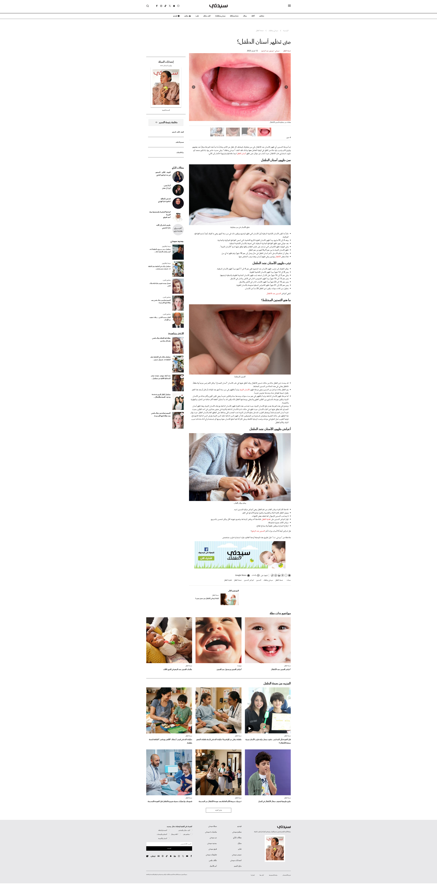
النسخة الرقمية (166, 110)
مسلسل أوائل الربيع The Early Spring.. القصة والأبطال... (161, 396)
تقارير (239, 849)
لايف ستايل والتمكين (184, 830)
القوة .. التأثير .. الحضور (178, 132)
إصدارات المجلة (166, 62)
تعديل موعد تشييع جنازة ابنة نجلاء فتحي (160, 284)
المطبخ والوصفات (162, 834)
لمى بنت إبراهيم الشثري (163, 175)
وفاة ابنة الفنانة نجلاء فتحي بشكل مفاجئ (161, 339)
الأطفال (278, 256)
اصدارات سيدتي (235, 860)
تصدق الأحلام (180, 142)
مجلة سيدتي (212, 826)
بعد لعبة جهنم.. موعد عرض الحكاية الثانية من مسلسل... (160, 377)
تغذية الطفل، (266, 519)
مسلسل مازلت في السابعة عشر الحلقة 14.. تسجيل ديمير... (160, 358)
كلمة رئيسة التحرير (168, 122)
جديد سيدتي (177, 241)
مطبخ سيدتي (236, 832)
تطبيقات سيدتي (211, 855)
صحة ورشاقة (234, 16)
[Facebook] (157, 6)
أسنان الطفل (241, 153)
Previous (286, 87)
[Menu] (289, 5)
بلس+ (197, 16)
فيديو (175, 16)
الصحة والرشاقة (162, 830)
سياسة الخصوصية (273, 875)
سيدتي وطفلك (220, 16)
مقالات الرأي (178, 168)
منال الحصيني (166, 227)
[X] (170, 6)
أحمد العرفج (167, 217)
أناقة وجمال (174, 834)
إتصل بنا (252, 875)
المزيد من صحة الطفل (277, 683)
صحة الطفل (287, 50)
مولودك (239, 666)
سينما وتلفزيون (166, 246)
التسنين (258, 580)
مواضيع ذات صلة (280, 613)
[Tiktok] (165, 6)
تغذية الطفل (228, 580)
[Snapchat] (174, 6)
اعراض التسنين (249, 580)
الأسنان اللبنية (245, 389)
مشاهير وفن (186, 834)
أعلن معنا (262, 875)
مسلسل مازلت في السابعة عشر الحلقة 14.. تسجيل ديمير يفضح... (159, 267)
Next (193, 87)
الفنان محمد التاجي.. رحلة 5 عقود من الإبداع (160, 318)
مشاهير (261, 16)
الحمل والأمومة (162, 838)
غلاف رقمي (213, 860)
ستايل (239, 843)
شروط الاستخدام (287, 875)
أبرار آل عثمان (166, 188)
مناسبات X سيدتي (211, 832)
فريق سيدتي (212, 849)
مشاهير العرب (167, 280)
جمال (245, 16)
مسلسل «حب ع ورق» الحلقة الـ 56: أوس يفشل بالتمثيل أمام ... (160, 250)
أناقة (253, 16)
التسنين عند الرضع (258, 531)
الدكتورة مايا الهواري (164, 201)
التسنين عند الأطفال (274, 293)
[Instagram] (161, 6)
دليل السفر (237, 866)
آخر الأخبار (213, 866)
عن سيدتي (213, 838)
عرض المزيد (218, 810)
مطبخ (186, 16)
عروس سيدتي (236, 855)
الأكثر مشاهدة (176, 334)
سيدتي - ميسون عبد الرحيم (270, 50)
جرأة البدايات (180, 152)
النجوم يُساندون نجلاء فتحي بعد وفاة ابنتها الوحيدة (161, 301)
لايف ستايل (206, 16)
